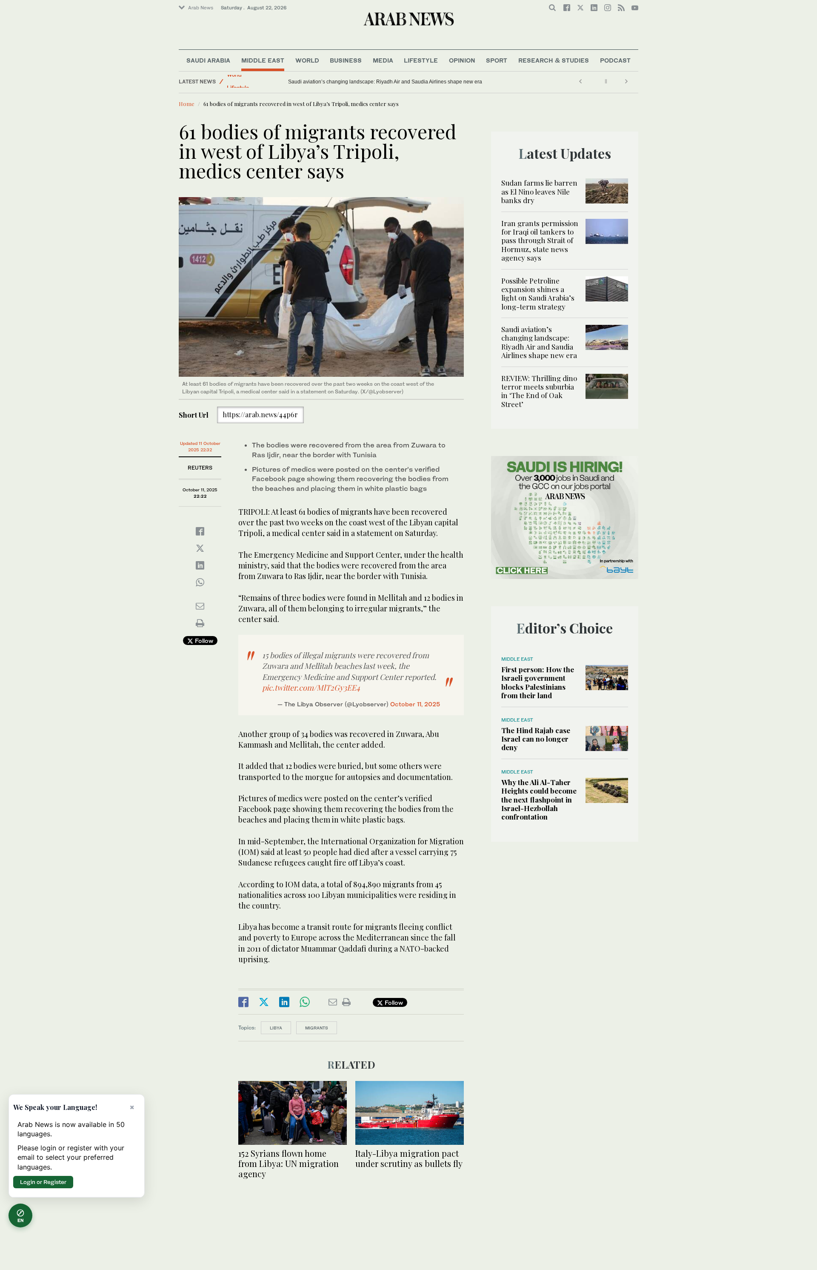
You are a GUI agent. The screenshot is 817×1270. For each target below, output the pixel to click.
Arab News (200, 8)
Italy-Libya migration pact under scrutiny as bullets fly (409, 1158)
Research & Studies (553, 60)
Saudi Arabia (208, 60)
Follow (203, 640)
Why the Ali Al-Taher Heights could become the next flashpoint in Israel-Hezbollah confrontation (539, 799)
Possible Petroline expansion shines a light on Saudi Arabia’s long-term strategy (537, 293)
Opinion (462, 60)
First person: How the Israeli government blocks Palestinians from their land (537, 682)
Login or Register (43, 1181)
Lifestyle (421, 60)
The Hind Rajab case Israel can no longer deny (535, 738)
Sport (496, 60)
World (307, 60)
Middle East (262, 60)
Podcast (615, 60)
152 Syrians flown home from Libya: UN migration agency (288, 1163)
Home (186, 103)
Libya (276, 1027)
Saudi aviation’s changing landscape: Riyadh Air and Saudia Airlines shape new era (539, 342)
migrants (316, 1027)
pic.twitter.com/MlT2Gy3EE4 (311, 687)
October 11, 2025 (415, 704)
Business (346, 60)
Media (383, 60)
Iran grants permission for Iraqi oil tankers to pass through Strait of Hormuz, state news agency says (539, 240)
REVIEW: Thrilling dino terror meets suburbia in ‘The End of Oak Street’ (369, 82)
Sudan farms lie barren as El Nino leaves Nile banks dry (539, 191)
